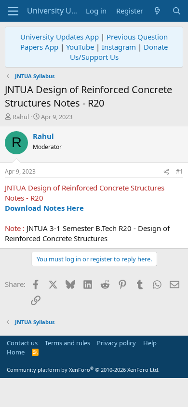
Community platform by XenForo (83, 369)
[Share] (166, 171)
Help (150, 343)
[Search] (176, 11)
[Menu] (13, 11)
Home (16, 352)
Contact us (22, 343)
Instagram (119, 47)
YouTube (80, 47)
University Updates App (59, 36)
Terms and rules (67, 343)
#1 (179, 171)
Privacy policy (116, 343)
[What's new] (157, 11)
